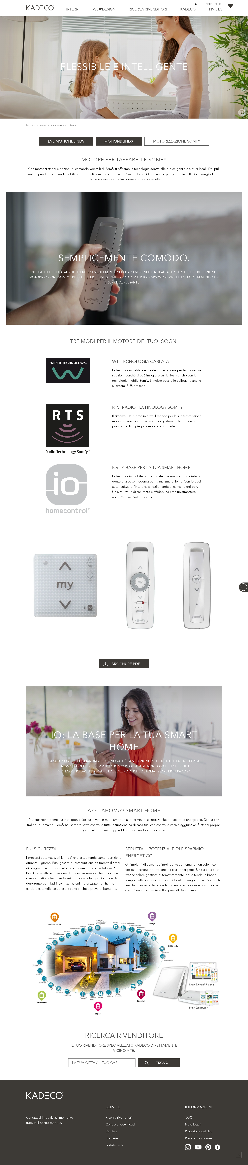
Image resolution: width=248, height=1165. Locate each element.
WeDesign (104, 9)
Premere (112, 1138)
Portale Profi (114, 1145)
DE (207, 4)
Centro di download (120, 1124)
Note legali (193, 1124)
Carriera (112, 1131)
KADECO (30, 125)
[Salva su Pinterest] (241, 112)
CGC (188, 1117)
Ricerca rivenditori (148, 9)
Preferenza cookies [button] (198, 1138)
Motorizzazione (58, 125)
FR (216, 4)
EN (211, 4)
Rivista (215, 9)
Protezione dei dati (199, 1131)
